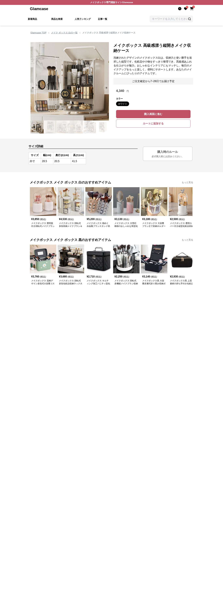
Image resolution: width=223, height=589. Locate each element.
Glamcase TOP (38, 32)
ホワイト (122, 103)
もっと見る (187, 182)
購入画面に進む (153, 114)
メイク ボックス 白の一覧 (64, 32)
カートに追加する (153, 123)
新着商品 (32, 19)
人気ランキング (83, 19)
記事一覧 (102, 19)
